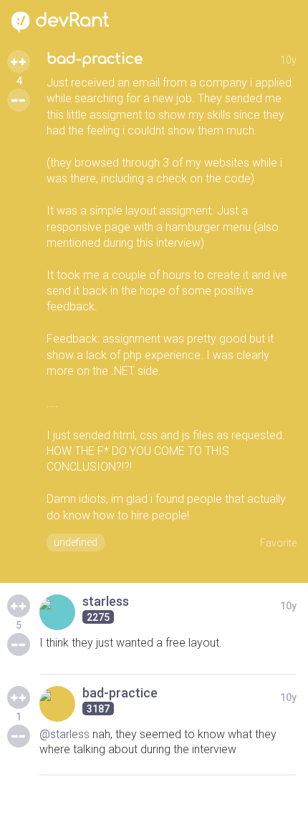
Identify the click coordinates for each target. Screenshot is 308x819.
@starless (64, 734)
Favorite (278, 543)
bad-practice (95, 59)
